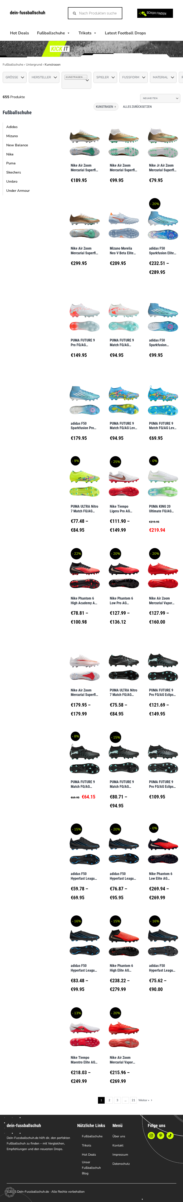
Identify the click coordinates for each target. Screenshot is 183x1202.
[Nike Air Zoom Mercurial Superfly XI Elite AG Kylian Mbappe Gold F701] (84, 220)
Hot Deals (19, 33)
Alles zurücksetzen (137, 106)
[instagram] (151, 1135)
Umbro (11, 181)
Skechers (13, 172)
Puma (11, 163)
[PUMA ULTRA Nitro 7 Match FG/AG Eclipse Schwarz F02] (123, 661)
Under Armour (18, 190)
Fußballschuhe (13, 64)
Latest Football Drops (125, 33)
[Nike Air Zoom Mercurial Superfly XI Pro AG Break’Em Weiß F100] (84, 661)
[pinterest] (160, 1135)
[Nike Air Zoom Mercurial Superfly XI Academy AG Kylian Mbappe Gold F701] (123, 137)
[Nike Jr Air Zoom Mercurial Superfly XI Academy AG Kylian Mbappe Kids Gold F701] (163, 137)
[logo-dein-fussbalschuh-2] (27, 13)
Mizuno (12, 136)
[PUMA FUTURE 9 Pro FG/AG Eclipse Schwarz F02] (163, 661)
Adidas (12, 126)
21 (133, 1100)
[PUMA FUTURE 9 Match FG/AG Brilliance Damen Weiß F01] (123, 312)
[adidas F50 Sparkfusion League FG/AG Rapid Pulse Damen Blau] (163, 312)
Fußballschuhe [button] (51, 33)
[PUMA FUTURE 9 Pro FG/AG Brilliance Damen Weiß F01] (84, 312)
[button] (10, 1192)
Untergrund (34, 64)
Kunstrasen (106, 106)
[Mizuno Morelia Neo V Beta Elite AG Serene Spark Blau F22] (123, 220)
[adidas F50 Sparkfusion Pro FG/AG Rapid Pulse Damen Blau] (84, 394)
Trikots (85, 33)
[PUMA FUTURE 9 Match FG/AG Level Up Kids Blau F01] (163, 394)
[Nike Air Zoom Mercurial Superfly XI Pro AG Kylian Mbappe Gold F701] (84, 137)
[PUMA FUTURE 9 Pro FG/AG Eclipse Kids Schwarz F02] (163, 753)
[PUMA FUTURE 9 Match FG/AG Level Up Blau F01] (123, 394)
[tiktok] (170, 1135)
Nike (10, 154)
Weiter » (143, 1100)
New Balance (17, 145)
